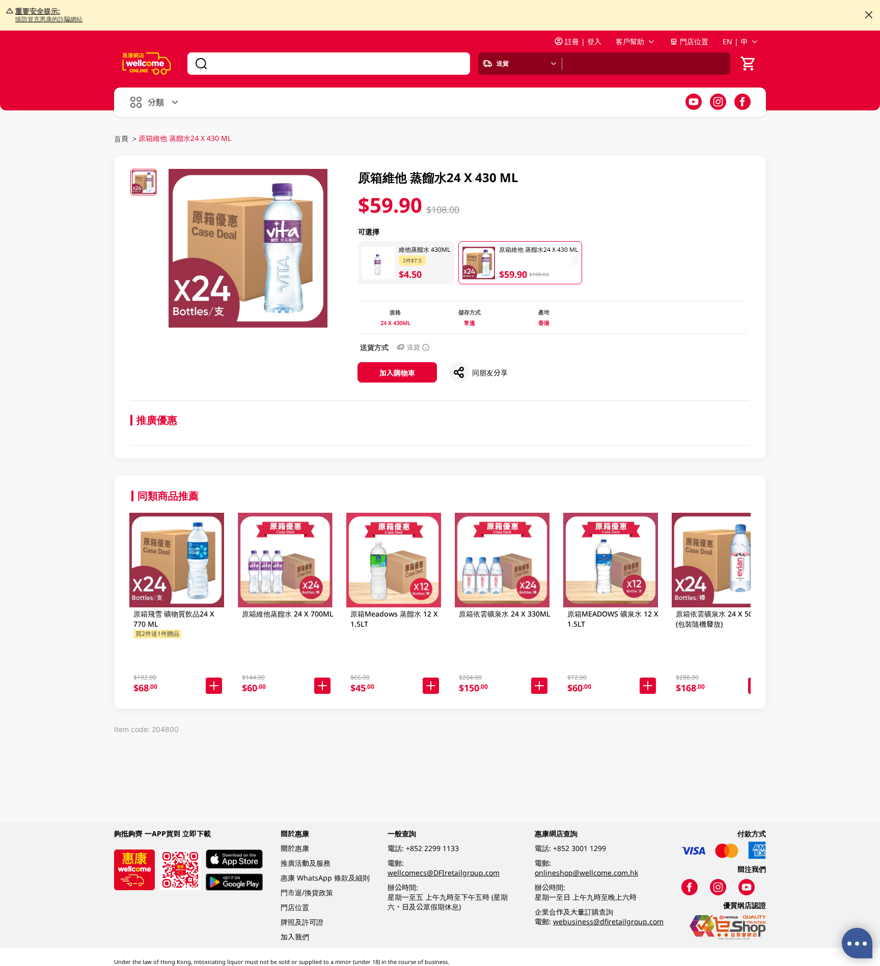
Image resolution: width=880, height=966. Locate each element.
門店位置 (694, 41)
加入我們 (295, 937)
